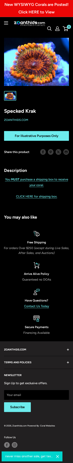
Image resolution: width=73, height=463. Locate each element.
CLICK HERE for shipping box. (36, 196)
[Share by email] (66, 152)
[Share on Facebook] (43, 152)
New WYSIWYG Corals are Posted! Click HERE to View (36, 8)
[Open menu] (6, 23)
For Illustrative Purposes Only (36, 136)
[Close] (57, 456)
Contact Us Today (36, 306)
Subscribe (17, 407)
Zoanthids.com (16, 120)
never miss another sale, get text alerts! (29, 456)
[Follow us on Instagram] (14, 445)
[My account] (57, 28)
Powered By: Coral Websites (41, 425)
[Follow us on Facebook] (7, 445)
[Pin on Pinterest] (51, 152)
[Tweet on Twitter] (58, 152)
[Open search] (49, 28)
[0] (65, 28)
